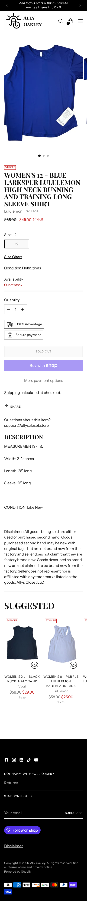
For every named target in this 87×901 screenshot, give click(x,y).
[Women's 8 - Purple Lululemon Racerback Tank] (61, 644)
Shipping (12, 392)
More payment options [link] (43, 380)
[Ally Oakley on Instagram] (14, 761)
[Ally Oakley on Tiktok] (29, 761)
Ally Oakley (37, 863)
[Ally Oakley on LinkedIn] (22, 761)
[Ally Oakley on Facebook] (7, 761)
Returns (11, 782)
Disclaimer (13, 845)
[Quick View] (34, 665)
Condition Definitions (22, 268)
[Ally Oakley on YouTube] (36, 761)
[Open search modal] (60, 21)
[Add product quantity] (22, 309)
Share (15, 406)
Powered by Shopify (18, 871)
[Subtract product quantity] (8, 309)
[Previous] (7, 5)
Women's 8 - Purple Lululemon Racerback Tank (61, 681)
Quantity (11, 300)
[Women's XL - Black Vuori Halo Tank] (22, 644)
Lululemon (13, 211)
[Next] (80, 5)
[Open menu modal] (80, 21)
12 (16, 244)
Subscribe (74, 813)
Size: (10, 234)
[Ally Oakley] (24, 21)
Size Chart (13, 256)
